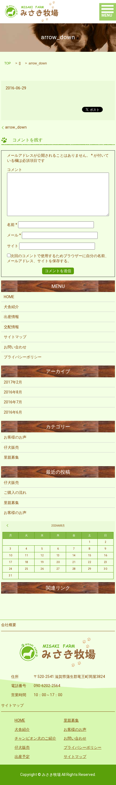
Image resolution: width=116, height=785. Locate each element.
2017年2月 (13, 382)
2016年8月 (13, 392)
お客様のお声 (15, 437)
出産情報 (11, 317)
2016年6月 (13, 412)
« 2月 (8, 525)
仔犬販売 (11, 447)
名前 (12, 224)
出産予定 (22, 756)
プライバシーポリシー (23, 357)
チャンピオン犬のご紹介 (35, 738)
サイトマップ (15, 337)
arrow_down (16, 127)
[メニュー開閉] (107, 9)
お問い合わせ (15, 347)
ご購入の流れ (15, 492)
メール (14, 235)
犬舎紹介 (11, 307)
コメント (14, 169)
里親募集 (11, 457)
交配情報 (11, 327)
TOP (7, 63)
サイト (12, 246)
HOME (9, 297)
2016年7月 (13, 402)
